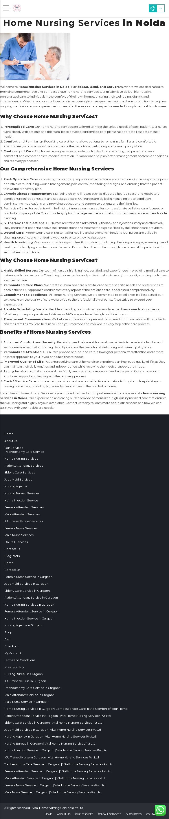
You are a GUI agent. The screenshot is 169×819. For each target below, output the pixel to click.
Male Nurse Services (18, 535)
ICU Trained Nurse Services (23, 521)
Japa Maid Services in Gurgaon (26, 583)
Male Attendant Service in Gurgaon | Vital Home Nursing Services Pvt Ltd (55, 778)
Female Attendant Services (24, 507)
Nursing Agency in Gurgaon (23, 625)
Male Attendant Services (22, 514)
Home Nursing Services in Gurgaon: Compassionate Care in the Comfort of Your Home (66, 708)
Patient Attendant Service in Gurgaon (31, 597)
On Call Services (16, 542)
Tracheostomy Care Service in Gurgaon (32, 688)
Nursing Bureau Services (21, 493)
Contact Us (12, 569)
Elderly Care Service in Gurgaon (27, 590)
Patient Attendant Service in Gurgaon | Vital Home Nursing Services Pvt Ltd (57, 715)
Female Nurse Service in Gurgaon (28, 577)
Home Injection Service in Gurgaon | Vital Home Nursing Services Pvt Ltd (55, 750)
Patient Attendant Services (23, 465)
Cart (7, 639)
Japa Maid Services (18, 479)
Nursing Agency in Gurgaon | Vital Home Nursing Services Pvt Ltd (50, 736)
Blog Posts (12, 556)
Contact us (12, 549)
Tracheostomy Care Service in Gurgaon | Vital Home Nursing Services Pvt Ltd (58, 764)
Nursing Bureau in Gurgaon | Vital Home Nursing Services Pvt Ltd (50, 743)
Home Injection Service (21, 500)
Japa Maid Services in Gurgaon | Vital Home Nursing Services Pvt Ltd (52, 729)
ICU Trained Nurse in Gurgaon (25, 681)
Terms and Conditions (19, 660)
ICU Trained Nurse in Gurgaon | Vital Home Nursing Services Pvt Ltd (51, 757)
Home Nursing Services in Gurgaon (29, 604)
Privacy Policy (14, 667)
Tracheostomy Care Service (24, 451)
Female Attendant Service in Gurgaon (31, 611)
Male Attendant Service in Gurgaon (29, 695)
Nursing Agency (15, 486)
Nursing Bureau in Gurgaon (23, 674)
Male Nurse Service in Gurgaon (26, 701)
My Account (12, 653)
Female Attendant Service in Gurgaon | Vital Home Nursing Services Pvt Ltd (57, 771)
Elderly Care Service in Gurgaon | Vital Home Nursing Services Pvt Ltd (53, 722)
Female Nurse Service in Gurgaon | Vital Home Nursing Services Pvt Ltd (54, 785)
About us (10, 441)
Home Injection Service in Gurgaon (29, 618)
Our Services (13, 447)
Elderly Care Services (19, 472)
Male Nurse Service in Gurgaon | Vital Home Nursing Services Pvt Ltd (52, 792)
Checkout (11, 646)
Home (8, 434)
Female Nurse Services (20, 528)
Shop (8, 632)
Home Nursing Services (21, 458)
